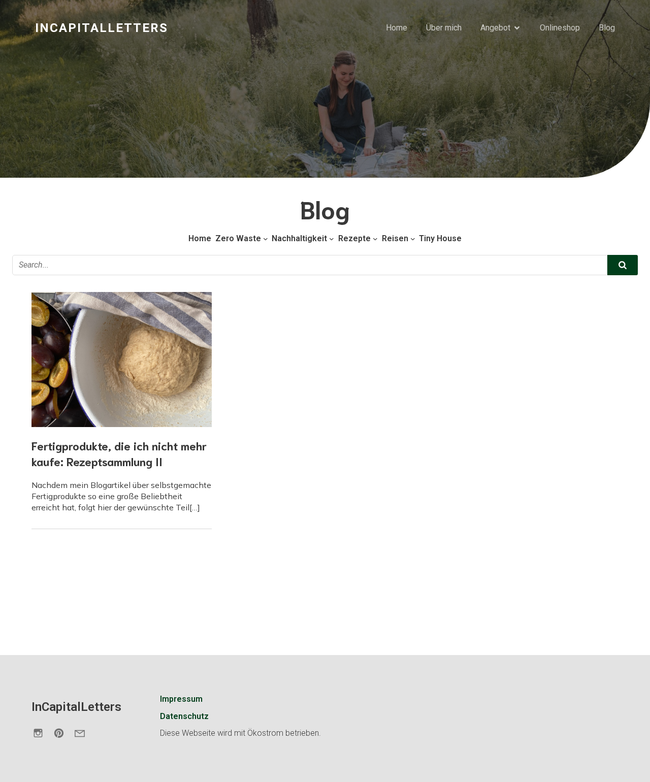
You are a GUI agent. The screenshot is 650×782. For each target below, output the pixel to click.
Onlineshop (560, 27)
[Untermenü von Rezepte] (375, 238)
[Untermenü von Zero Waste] (265, 238)
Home (396, 27)
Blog (607, 27)
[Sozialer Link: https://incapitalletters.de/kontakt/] (83, 732)
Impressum (181, 699)
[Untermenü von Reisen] (412, 238)
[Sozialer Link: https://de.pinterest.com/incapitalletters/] (62, 732)
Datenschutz (184, 716)
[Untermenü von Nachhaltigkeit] (331, 238)
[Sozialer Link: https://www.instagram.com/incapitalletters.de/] (41, 732)
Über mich (444, 27)
